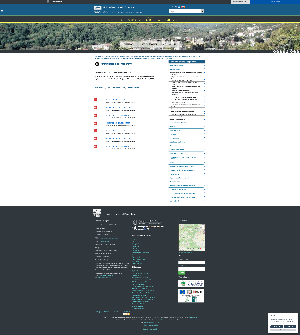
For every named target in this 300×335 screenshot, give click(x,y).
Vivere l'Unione (169, 44)
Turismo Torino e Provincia (140, 277)
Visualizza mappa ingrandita (185, 252)
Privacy (106, 312)
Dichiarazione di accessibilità (150, 325)
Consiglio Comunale (138, 244)
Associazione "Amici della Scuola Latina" (144, 297)
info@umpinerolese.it (104, 241)
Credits (116, 312)
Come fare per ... (137, 248)
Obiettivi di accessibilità (150, 329)
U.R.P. (134, 242)
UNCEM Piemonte (137, 306)
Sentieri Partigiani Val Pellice (140, 288)
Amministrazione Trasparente (140, 253)
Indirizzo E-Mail (183, 259)
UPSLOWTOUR (136, 275)
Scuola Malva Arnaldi (138, 308)
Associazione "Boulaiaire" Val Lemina (143, 291)
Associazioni (135, 261)
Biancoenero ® (158, 320)
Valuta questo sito (151, 322)
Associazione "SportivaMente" (141, 293)
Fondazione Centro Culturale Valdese (143, 299)
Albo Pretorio (136, 250)
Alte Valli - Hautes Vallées (139, 284)
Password (181, 265)
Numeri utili (135, 246)
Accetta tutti (277, 326)
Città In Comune (192, 318)
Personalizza (283, 329)
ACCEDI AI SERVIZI (275, 2)
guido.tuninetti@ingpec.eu (104, 277)
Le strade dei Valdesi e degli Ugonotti (143, 286)
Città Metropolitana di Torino (140, 273)
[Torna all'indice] (97, 63)
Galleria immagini (137, 264)
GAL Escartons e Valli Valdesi (140, 282)
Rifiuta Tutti (290, 326)
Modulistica (135, 255)
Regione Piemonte (57, 2)
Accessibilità (126, 312)
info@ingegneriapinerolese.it (106, 275)
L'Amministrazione (149, 51)
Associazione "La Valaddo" (140, 295)
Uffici (133, 239)
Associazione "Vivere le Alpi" (140, 302)
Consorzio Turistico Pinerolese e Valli (143, 280)
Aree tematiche (130, 44)
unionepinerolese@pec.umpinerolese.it (108, 238)
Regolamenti (136, 257)
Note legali (98, 312)
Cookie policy (280, 323)
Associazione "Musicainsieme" (141, 304)
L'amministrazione (149, 44)
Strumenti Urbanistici (138, 259)
